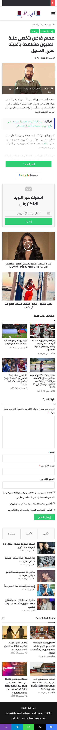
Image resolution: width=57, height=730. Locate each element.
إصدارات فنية (37, 24)
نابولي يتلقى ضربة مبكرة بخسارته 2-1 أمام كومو (15, 342)
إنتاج (46, 143)
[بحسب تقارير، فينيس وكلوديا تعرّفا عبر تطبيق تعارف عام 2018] (14, 632)
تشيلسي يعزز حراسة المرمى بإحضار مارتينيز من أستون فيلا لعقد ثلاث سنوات (15, 379)
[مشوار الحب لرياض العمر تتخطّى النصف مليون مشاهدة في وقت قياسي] (46, 604)
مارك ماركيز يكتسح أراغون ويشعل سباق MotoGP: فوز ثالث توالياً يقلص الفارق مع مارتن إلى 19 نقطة (42, 381)
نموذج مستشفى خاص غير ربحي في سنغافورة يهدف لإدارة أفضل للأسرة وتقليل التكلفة (43, 684)
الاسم (51, 452)
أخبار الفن (16, 718)
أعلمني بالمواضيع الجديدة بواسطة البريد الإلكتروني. (30, 510)
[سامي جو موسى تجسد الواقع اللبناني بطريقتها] (46, 576)
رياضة (34, 31)
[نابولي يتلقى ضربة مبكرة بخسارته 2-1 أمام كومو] (14, 331)
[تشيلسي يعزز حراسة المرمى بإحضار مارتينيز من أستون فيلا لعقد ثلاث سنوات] (14, 365)
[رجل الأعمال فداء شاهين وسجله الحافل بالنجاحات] (46, 562)
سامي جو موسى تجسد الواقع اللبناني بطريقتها (20, 574)
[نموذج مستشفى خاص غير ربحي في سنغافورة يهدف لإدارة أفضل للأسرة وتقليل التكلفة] (42, 669)
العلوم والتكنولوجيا (14, 713)
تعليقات (11, 533)
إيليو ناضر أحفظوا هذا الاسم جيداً (19, 586)
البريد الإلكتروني (47, 465)
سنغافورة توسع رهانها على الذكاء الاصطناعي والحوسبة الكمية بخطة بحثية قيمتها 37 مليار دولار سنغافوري (16, 686)
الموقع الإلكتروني (47, 479)
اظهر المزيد (29, 164)
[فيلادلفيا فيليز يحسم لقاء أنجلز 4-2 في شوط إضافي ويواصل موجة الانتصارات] (42, 331)
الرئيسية (49, 24)
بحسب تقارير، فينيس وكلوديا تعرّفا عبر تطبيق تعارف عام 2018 (15, 646)
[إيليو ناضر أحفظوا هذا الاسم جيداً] (46, 590)
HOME (48, 713)
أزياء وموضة (40, 718)
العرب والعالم (37, 713)
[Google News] (28, 175)
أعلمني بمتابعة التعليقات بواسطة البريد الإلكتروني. (30, 503)
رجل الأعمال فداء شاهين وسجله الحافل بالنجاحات (20, 560)
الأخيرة (29, 533)
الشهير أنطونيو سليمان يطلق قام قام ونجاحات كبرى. (19, 545)
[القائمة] (53, 14)
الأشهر (46, 533)
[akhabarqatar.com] (28, 13)
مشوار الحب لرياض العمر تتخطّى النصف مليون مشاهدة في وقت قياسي (19, 603)
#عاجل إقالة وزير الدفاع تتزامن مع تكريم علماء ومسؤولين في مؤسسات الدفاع (42, 648)
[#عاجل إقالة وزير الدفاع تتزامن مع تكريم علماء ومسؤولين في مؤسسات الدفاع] (42, 632)
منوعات (26, 713)
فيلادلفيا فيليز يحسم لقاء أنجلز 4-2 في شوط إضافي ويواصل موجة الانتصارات (42, 345)
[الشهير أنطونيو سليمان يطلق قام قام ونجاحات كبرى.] (46, 548)
